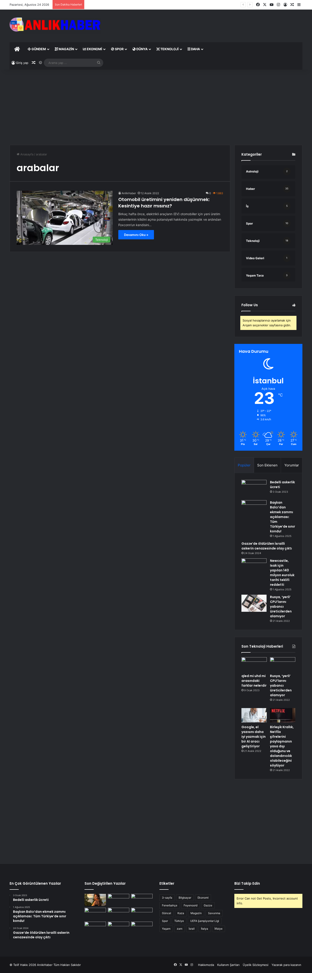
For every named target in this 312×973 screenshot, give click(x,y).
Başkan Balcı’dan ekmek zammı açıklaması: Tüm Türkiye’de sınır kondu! (282, 517)
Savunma (214, 913)
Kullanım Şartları (228, 965)
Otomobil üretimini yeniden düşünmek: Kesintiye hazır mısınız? (164, 202)
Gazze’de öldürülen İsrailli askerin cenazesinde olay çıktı (266, 546)
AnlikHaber (129, 193)
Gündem (38, 49)
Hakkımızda (206, 965)
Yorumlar (291, 465)
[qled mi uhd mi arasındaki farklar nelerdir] (254, 664)
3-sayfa (167, 897)
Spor (119, 49)
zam (179, 928)
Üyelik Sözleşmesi (255, 965)
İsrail (192, 928)
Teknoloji (169, 49)
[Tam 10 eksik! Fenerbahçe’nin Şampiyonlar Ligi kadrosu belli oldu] (142, 914)
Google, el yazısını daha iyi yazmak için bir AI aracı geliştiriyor (253, 736)
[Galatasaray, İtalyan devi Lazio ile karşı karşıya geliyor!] (95, 928)
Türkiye (179, 921)
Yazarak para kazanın (286, 965)
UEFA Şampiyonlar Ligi (204, 921)
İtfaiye (218, 928)
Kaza (180, 913)
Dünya (142, 49)
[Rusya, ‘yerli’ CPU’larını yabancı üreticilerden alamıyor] (254, 603)
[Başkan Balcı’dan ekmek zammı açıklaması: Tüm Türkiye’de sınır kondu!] (254, 508)
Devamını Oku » (136, 235)
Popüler (244, 465)
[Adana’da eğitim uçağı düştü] (142, 928)
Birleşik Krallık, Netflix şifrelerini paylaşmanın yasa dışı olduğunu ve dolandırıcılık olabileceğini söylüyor (282, 746)
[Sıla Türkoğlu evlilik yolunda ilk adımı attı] (95, 900)
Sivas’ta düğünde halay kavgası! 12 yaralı (115, 4)
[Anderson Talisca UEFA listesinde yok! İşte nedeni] (118, 914)
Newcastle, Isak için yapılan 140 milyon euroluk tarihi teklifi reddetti (282, 572)
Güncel (166, 913)
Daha (195, 49)
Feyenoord (190, 905)
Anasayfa (26, 154)
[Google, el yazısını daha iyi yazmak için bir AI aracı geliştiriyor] (254, 715)
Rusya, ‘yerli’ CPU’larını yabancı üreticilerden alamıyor (281, 606)
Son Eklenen (267, 465)
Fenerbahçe (169, 905)
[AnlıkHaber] (55, 26)
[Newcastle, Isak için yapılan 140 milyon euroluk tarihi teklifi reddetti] (254, 566)
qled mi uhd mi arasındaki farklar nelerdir (254, 681)
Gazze (208, 905)
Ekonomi (94, 49)
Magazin (66, 49)
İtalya (204, 928)
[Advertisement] (206, 24)
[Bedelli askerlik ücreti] (254, 488)
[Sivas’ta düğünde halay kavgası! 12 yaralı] (142, 900)
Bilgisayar (185, 897)
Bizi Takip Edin (247, 883)
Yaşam (166, 928)
